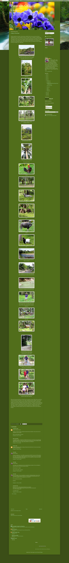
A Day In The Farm (15, 33)
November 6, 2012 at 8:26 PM (17, 442)
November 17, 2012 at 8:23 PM (17, 459)
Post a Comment (14, 493)
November (48, 82)
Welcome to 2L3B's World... (16, 532)
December (48, 80)
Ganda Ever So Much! (15, 535)
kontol (17, 490)
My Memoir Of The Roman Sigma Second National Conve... (52, 84)
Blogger (41, 552)
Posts (47, 106)
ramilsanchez (15, 428)
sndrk (36, 552)
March (48, 89)
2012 (47, 79)
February (48, 90)
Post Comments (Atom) (17, 510)
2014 (47, 77)
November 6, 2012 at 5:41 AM (17, 435)
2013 (47, 78)
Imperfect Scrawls (14, 538)
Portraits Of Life (23, 5)
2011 (47, 92)
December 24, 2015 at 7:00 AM (17, 491)
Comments (47, 108)
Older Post (40, 509)
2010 (47, 93)
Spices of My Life (14, 529)
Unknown (14, 445)
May (47, 88)
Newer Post (12, 509)
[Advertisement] (26, 501)
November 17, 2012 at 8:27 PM (17, 482)
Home (26, 509)
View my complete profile (48, 71)
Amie (13, 452)
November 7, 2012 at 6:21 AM (17, 449)
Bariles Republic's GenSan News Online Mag (18, 526)
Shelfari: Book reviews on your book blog (16, 515)
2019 (47, 74)
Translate (51, 34)
